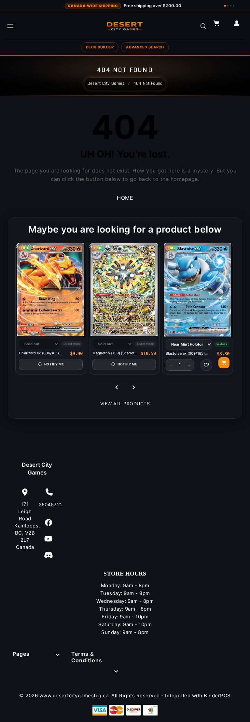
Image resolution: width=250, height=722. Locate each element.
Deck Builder (100, 47)
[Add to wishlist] (206, 365)
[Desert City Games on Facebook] (48, 522)
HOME (125, 198)
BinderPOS (217, 695)
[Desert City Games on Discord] (48, 555)
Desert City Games (37, 469)
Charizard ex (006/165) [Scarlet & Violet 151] (39, 353)
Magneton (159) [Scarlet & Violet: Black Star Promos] (115, 353)
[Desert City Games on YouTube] (48, 538)
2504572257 (49, 504)
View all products (125, 403)
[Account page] (239, 25)
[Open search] (203, 26)
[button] (219, 26)
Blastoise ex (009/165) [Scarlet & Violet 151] (185, 353)
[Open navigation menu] (10, 25)
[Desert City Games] (125, 26)
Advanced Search (145, 47)
